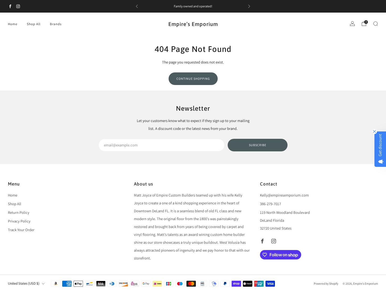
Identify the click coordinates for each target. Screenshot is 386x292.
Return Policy (18, 212)
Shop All (33, 24)
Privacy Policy (19, 221)
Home (12, 24)
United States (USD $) (23, 283)
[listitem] (193, 6)
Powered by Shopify (326, 283)
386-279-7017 (270, 203)
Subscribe (257, 145)
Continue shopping (193, 79)
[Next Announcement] (249, 6)
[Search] (375, 23)
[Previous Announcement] (136, 6)
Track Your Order (21, 229)
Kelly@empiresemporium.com (284, 195)
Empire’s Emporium (193, 24)
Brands (55, 24)
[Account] (352, 23)
